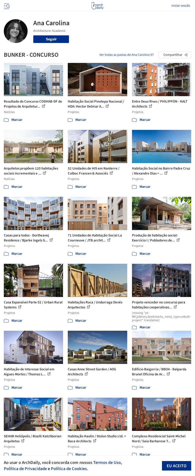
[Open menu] (6, 5)
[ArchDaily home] (97, 5)
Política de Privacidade (25, 469)
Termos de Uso (107, 462)
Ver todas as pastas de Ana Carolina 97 (126, 55)
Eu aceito (176, 466)
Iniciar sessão (180, 5)
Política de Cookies (69, 469)
